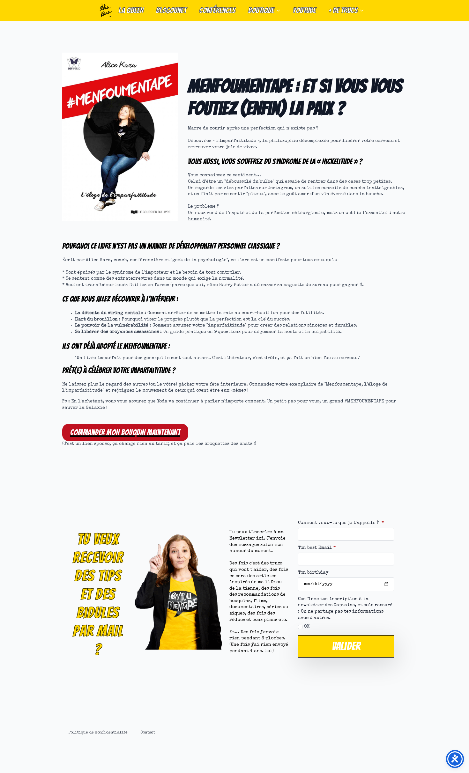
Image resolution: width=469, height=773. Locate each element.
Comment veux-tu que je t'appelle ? (341, 523)
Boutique (261, 10)
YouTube (304, 10)
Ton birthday (313, 573)
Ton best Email (317, 548)
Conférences (217, 10)
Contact (147, 733)
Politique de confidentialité (98, 733)
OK (306, 626)
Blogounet (171, 10)
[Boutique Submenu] (280, 10)
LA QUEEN (131, 10)
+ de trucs (343, 10)
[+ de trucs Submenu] (364, 10)
